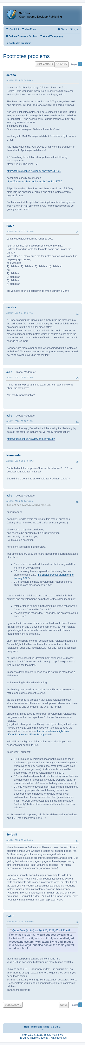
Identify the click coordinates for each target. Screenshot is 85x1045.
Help (26, 1026)
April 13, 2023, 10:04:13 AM (19, 501)
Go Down (61, 64)
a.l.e (9, 372)
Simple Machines (53, 1034)
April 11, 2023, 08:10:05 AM (19, 377)
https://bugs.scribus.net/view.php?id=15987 (31, 438)
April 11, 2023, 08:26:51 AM (19, 421)
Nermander (14, 455)
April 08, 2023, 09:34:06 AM (19, 80)
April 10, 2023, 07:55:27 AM (19, 313)
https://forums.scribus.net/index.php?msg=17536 (34, 171)
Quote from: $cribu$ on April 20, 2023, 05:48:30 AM (41, 930)
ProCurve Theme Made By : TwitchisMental (43, 1037)
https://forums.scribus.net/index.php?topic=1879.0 (34, 181)
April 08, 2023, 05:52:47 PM (19, 231)
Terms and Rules (40, 1026)
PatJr (10, 225)
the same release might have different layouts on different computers (38, 733)
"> (42, 1030)
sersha (11, 74)
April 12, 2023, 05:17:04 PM (19, 461)
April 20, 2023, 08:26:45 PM (19, 921)
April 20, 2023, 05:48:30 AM (19, 840)
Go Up (63, 1004)
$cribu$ (11, 834)
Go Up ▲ (56, 1026)
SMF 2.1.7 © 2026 (32, 1034)
